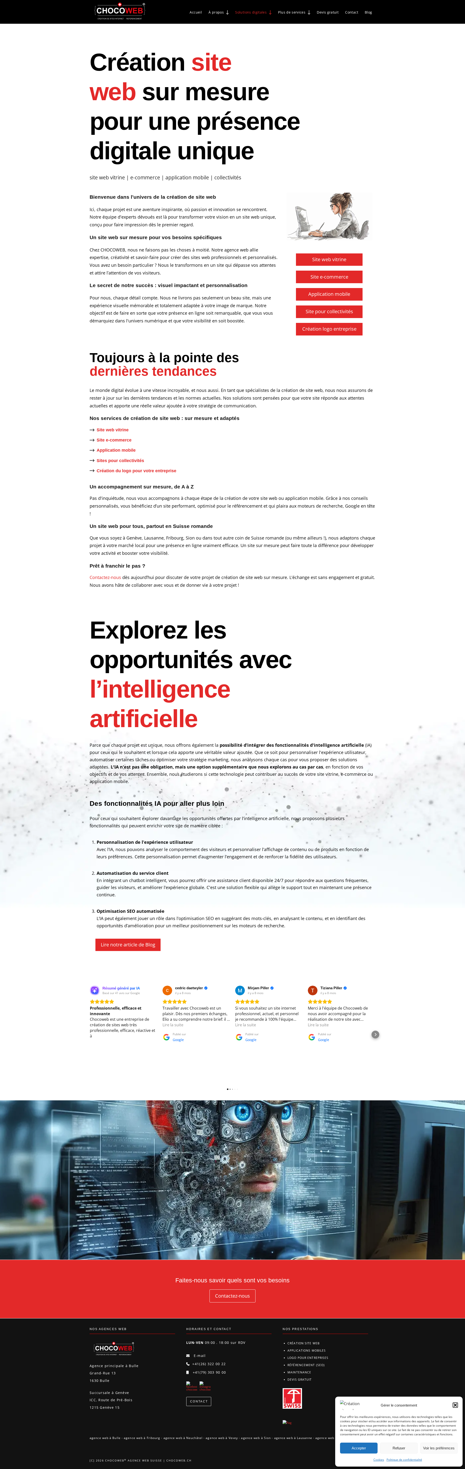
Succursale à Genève (109, 1392)
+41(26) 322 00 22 (209, 1364)
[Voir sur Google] (167, 990)
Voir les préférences (439, 1448)
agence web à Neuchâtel (182, 1438)
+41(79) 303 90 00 (209, 1372)
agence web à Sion (256, 1438)
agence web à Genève (332, 1438)
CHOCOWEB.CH (179, 1460)
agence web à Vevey (222, 1438)
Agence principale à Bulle (114, 1365)
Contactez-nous (105, 577)
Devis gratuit (299, 1380)
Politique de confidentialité (404, 1460)
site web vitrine (107, 177)
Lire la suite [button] (173, 1025)
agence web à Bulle (105, 1438)
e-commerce (145, 177)
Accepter (359, 1448)
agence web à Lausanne (293, 1438)
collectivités (227, 177)
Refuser (399, 1448)
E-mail (199, 1355)
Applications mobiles (306, 1350)
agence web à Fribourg (142, 1438)
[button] (455, 1405)
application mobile (187, 177)
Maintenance (299, 1372)
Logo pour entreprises (307, 1358)
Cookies (378, 1460)
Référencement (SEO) (306, 1365)
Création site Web (303, 1343)
